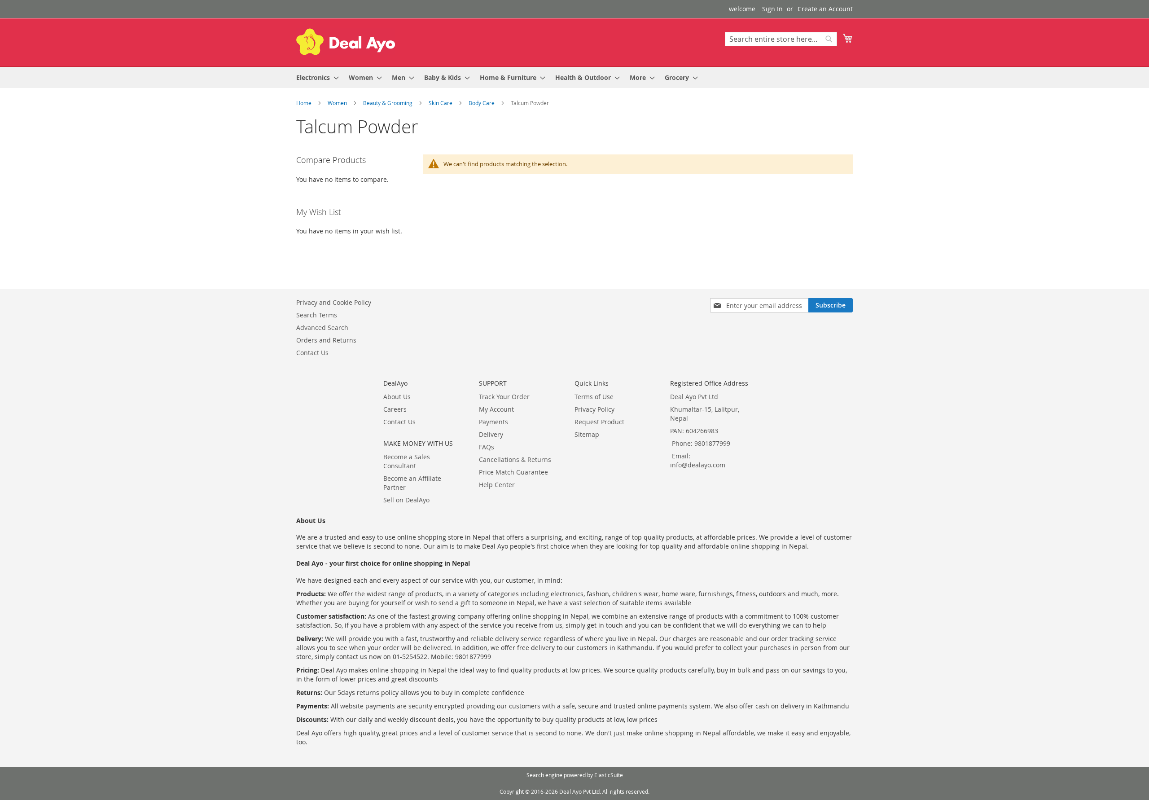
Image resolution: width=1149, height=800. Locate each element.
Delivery (491, 434)
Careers (395, 409)
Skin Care (441, 102)
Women (338, 102)
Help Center (497, 484)
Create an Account (825, 8)
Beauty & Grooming (388, 102)
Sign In (772, 8)
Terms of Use (594, 396)
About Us (397, 396)
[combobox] (781, 39)
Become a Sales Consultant (406, 461)
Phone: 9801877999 (701, 443)
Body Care (482, 102)
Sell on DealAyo (406, 500)
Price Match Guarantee (513, 472)
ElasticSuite (608, 774)
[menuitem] (315, 77)
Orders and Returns (326, 340)
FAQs (486, 447)
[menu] (574, 77)
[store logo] (345, 41)
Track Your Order (504, 396)
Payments (493, 422)
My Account (496, 409)
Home (304, 102)
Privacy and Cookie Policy (333, 302)
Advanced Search (322, 327)
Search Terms (316, 315)
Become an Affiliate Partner (412, 483)
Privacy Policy (594, 409)
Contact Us (312, 352)
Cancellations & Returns (515, 459)
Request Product (599, 422)
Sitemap (586, 434)
